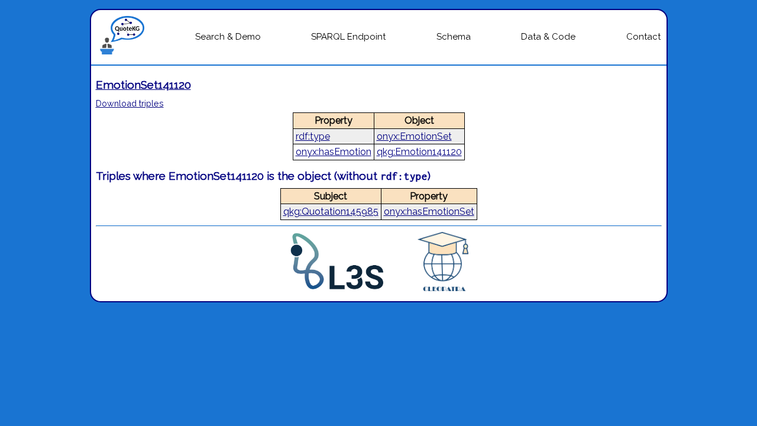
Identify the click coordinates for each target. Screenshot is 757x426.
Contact (643, 36)
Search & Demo (228, 36)
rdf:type (313, 136)
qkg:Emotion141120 (419, 151)
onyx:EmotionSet (414, 136)
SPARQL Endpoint (348, 36)
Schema (453, 36)
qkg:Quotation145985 (330, 211)
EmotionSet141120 (143, 84)
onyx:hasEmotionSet (429, 211)
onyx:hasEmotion (333, 151)
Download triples (130, 103)
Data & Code (548, 36)
